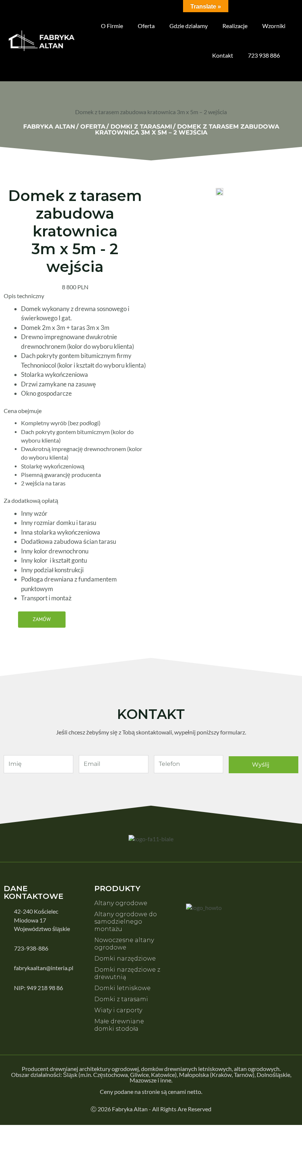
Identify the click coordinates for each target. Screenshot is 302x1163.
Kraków (222, 1074)
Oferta (146, 25)
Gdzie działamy (188, 25)
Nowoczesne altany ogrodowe (124, 944)
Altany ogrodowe (120, 903)
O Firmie (112, 25)
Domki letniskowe (122, 988)
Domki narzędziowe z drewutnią (127, 973)
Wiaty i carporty (118, 1010)
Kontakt (222, 55)
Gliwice (139, 1074)
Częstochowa (110, 1074)
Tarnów (243, 1074)
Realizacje (234, 25)
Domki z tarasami (121, 999)
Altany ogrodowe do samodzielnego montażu (125, 921)
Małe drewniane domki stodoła (119, 1025)
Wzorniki (273, 25)
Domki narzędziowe (125, 958)
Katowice (163, 1074)
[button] (42, 619)
